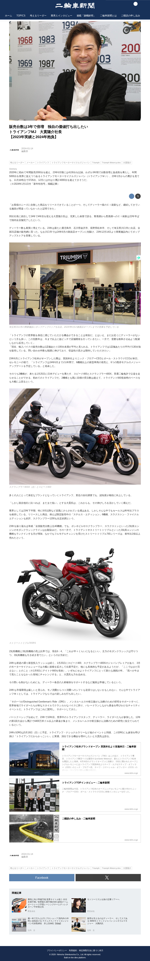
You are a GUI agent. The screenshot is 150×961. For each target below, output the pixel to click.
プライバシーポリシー (57, 950)
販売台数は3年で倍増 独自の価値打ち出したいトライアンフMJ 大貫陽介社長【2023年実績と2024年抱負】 (48, 132)
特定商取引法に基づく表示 (91, 950)
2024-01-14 (27, 148)
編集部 (24, 151)
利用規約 (73, 950)
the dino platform (78, 957)
